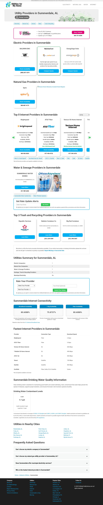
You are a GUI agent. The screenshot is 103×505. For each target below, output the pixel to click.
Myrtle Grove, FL (68, 437)
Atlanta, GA (56, 484)
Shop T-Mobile (78, 32)
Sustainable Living (35, 493)
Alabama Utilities (24, 475)
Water (86, 4)
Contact (9, 486)
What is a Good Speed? (20, 158)
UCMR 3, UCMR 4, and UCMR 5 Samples (56, 413)
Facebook (78, 482)
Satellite (87, 158)
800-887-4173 (25, 105)
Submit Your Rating (60, 290)
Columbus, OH (57, 486)
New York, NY (56, 493)
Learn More (24, 187)
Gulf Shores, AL (43, 431)
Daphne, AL (42, 437)
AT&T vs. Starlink (49, 158)
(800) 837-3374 (24, 72)
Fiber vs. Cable (60, 158)
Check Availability (25, 69)
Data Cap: (23, 137)
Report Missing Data (12, 489)
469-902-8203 (25, 153)
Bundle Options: (47, 139)
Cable (73, 158)
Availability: (23, 139)
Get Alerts (45, 204)
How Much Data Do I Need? (35, 158)
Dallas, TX (56, 491)
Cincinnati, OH (57, 499)
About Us (9, 482)
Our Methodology (12, 484)
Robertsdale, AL (18, 429)
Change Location (24, 17)
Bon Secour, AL (18, 435)
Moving (32, 495)
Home (16, 475)
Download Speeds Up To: (23, 132)
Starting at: (22, 141)
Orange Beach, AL (44, 433)
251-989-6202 (25, 191)
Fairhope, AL (17, 437)
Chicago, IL (56, 497)
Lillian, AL (66, 429)
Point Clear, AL (43, 429)
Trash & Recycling (49, 23)
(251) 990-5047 (72, 238)
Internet (93, 4)
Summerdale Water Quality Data (22, 196)
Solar (31, 491)
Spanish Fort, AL (68, 433)
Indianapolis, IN (57, 501)
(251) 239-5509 (48, 238)
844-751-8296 (78, 35)
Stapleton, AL (67, 431)
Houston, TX (56, 482)
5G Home (80, 158)
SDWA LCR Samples (39, 413)
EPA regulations (40, 417)
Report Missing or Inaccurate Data (54, 250)
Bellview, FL (67, 435)
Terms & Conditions (12, 493)
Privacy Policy (11, 491)
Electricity (66, 4)
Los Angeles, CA (57, 489)
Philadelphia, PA (57, 495)
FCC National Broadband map (32, 322)
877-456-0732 (49, 153)
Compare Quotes (49, 71)
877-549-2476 (73, 153)
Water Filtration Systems (39, 196)
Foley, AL (16, 431)
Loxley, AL (41, 435)
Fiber (68, 158)
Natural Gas (77, 4)
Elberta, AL (17, 433)
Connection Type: (23, 135)
